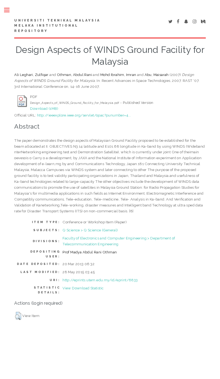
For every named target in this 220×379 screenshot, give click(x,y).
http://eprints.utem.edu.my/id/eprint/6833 (100, 280)
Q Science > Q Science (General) (90, 230)
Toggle (9, 10)
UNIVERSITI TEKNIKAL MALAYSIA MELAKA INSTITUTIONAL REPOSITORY (57, 26)
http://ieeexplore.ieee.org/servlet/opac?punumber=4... (84, 115)
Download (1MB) (44, 108)
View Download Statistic (83, 288)
